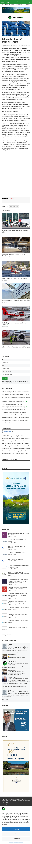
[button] (29, 809)
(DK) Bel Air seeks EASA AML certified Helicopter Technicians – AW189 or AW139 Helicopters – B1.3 (18, 581)
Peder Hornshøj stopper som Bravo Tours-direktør (15, 453)
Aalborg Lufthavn (13, 206)
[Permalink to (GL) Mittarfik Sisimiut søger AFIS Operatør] (4, 550)
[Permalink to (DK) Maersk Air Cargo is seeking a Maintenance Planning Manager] (4, 605)
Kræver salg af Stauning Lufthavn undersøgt (13, 406)
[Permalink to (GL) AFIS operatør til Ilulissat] (4, 563)
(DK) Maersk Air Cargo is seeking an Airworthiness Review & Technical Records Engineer (17, 595)
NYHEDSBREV (19, 4)
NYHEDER (15, 45)
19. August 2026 (22, 652)
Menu (6, 2)
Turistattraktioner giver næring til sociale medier (14, 436)
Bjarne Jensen (12, 654)
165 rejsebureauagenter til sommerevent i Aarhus (15, 441)
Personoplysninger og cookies (16, 842)
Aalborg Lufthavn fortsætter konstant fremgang (16, 347)
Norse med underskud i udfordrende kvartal (13, 415)
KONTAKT (28, 4)
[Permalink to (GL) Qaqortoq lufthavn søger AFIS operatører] (4, 543)
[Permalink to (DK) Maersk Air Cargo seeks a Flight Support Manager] (4, 618)
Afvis (16, 834)
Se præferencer (16, 838)
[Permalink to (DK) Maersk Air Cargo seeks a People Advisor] (4, 625)
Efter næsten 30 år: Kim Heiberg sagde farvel (14, 451)
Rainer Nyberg (12, 677)
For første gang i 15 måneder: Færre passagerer (16, 300)
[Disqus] (16, 174)
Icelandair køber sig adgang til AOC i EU (12, 404)
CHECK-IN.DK (12, 661)
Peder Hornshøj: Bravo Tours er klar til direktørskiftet (16, 438)
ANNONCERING (12, 4)
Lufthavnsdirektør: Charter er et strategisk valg (14, 420)
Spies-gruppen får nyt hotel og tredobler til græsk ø (15, 443)
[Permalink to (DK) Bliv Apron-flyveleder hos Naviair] (4, 631)
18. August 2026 (17, 659)
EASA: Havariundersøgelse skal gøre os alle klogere (15, 417)
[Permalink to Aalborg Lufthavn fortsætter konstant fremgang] (16, 345)
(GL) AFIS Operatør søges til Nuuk (17, 552)
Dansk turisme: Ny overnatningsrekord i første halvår (16, 448)
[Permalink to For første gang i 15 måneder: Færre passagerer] (16, 298)
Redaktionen (7, 45)
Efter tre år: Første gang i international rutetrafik (13, 686)
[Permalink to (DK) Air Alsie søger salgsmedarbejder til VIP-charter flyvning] (4, 569)
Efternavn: (5, 366)
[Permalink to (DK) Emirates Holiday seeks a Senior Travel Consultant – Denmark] (4, 591)
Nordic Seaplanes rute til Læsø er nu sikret (14, 278)
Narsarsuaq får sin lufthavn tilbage (10, 652)
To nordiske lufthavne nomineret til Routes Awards (15, 423)
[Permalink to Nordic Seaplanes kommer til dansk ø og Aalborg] (16, 321)
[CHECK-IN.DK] (16, 18)
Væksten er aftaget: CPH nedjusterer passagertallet (15, 391)
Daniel (10, 644)
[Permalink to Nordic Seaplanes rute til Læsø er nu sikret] (16, 276)
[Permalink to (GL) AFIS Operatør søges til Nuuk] (4, 556)
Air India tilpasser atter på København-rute (13, 401)
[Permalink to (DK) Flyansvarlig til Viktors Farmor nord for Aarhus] (4, 537)
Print (29, 45)
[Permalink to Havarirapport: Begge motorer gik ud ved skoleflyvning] (16, 252)
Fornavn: (4, 360)
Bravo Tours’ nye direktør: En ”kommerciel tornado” (15, 446)
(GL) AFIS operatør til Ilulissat (15, 559)
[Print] (26, 45)
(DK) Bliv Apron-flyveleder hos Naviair (18, 627)
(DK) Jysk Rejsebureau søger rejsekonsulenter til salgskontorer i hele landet (18, 573)
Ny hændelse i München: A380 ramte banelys (14, 412)
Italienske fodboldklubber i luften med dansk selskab (16, 397)
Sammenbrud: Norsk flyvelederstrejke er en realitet (15, 394)
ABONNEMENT (5, 4)
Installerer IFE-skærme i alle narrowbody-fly (13, 409)
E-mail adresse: (6, 371)
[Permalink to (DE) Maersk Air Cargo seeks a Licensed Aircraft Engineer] (4, 612)
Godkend (16, 829)
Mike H (10, 690)
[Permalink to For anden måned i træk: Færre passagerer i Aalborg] (16, 228)
